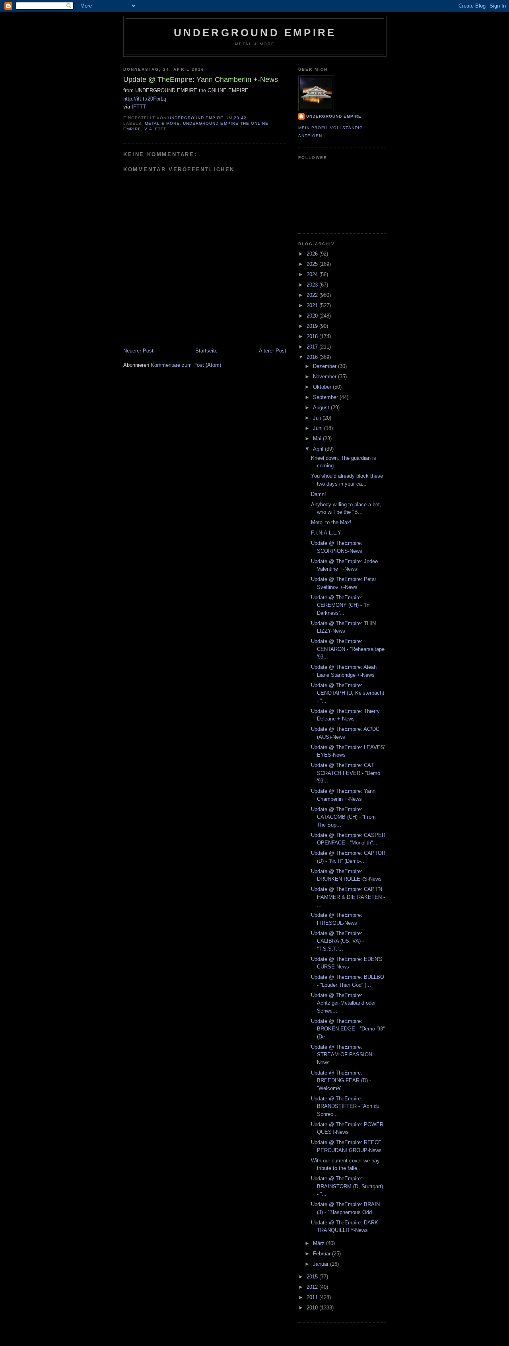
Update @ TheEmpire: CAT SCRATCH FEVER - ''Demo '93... (345, 773)
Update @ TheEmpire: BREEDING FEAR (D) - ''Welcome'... (341, 1080)
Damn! (318, 494)
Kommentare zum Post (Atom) (186, 365)
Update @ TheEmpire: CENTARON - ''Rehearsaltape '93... (348, 649)
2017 (313, 347)
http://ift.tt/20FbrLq (144, 99)
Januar (321, 1264)
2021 (313, 305)
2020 (313, 316)
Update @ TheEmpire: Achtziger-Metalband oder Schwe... (343, 1003)
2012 (313, 1287)
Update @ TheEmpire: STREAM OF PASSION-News (342, 1054)
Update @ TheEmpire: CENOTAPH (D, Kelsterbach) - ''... (347, 693)
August (322, 408)
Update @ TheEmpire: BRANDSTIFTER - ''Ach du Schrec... (345, 1106)
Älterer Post (272, 351)
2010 (313, 1308)
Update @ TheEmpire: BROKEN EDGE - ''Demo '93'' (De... (348, 1029)
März (319, 1243)
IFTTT (139, 107)
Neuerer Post (138, 351)
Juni (318, 428)
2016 (313, 357)
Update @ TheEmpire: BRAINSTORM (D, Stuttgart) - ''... (347, 1186)
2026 (313, 254)
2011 (313, 1297)
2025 (313, 264)
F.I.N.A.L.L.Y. (326, 533)
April (319, 449)
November (325, 377)
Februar (322, 1254)
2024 (313, 274)
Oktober (323, 387)
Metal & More (162, 123)
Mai (318, 439)
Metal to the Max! (331, 522)
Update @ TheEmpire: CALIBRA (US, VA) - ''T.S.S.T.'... (337, 941)
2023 (313, 285)
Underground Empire (255, 33)
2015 (313, 1277)
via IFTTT (155, 129)
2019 (313, 326)
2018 (313, 336)
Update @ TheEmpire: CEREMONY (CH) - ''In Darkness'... (340, 605)
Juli (317, 418)
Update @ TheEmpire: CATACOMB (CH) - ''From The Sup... (343, 817)
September (326, 397)
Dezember (325, 366)
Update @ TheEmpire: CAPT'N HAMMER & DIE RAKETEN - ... (348, 897)
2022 (313, 295)
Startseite (206, 351)
